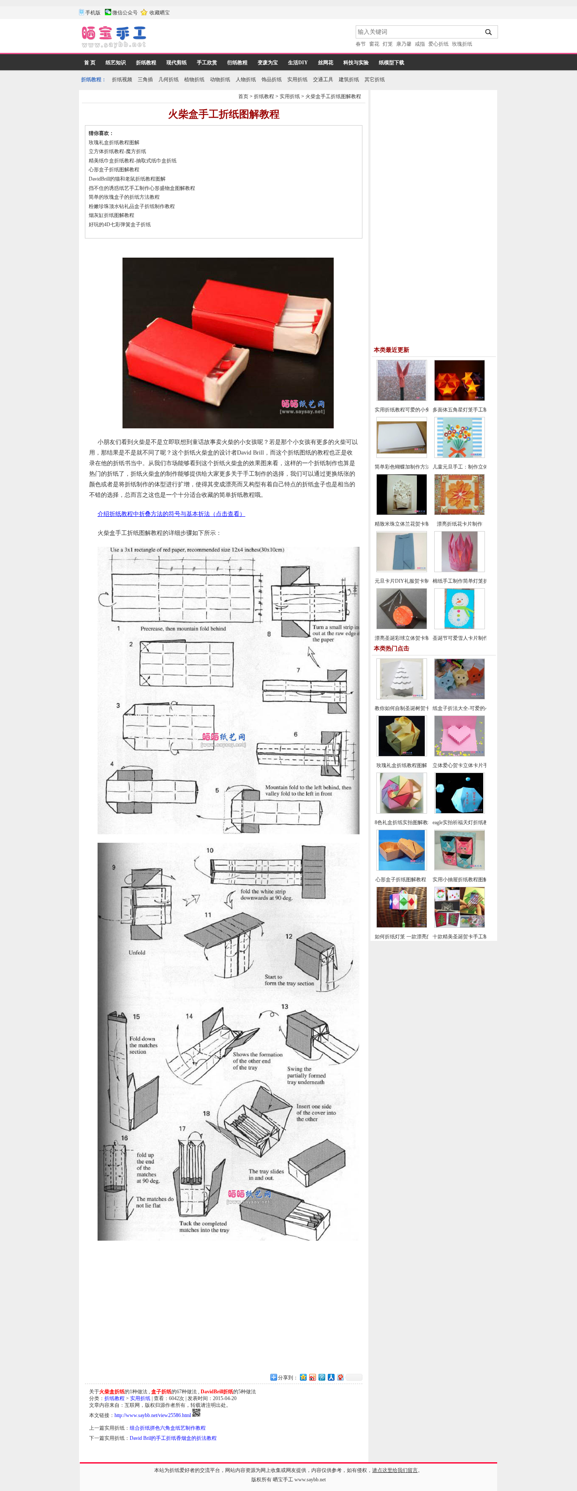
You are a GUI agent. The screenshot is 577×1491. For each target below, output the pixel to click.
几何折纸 (168, 79)
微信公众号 (125, 13)
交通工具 (323, 79)
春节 (361, 44)
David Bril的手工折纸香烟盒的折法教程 (173, 1438)
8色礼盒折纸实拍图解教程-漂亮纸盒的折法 (422, 822)
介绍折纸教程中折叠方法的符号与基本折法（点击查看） (171, 514)
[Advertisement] (252, 38)
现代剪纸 (176, 63)
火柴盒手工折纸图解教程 (333, 96)
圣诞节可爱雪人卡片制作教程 (465, 638)
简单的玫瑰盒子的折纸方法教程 (124, 197)
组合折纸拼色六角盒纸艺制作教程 (168, 1428)
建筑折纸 (349, 79)
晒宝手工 (283, 1480)
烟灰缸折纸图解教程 (111, 215)
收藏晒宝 (160, 13)
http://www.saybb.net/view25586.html (152, 1415)
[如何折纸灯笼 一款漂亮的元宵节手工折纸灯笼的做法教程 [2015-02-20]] (401, 926)
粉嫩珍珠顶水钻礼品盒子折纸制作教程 (132, 206)
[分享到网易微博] (340, 1377)
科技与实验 (356, 63)
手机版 (93, 13)
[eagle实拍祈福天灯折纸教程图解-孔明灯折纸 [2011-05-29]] (459, 812)
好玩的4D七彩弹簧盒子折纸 (120, 224)
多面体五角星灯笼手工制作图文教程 (473, 410)
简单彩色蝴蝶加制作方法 (402, 467)
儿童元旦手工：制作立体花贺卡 (468, 467)
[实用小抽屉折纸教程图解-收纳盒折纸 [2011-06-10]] (459, 869)
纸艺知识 (116, 63)
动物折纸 (220, 79)
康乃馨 (403, 44)
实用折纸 (297, 79)
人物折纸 (246, 79)
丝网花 (325, 63)
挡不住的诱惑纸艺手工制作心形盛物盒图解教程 (142, 188)
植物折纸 (194, 79)
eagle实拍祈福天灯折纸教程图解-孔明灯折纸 (482, 822)
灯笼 (388, 44)
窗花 (374, 44)
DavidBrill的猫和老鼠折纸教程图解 (127, 179)
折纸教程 (146, 63)
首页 (243, 96)
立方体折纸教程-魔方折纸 (117, 151)
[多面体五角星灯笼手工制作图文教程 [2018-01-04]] (459, 399)
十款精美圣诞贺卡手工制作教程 (468, 937)
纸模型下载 (391, 63)
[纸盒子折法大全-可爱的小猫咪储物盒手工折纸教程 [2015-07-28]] (459, 698)
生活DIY (298, 63)
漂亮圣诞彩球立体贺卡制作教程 (410, 638)
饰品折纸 (271, 79)
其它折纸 (375, 79)
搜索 (489, 32)
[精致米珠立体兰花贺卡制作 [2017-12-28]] (401, 513)
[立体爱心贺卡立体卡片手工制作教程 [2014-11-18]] (459, 755)
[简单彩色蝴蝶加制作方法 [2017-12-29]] (401, 456)
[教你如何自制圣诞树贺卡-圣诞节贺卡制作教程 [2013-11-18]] (401, 698)
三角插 (145, 79)
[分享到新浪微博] (312, 1377)
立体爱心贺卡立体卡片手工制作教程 (473, 765)
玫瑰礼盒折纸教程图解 (114, 142)
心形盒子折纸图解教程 (115, 170)
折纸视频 (122, 79)
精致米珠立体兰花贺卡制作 (405, 524)
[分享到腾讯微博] (321, 1377)
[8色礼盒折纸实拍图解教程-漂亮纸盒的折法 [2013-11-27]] (401, 812)
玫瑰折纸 (462, 44)
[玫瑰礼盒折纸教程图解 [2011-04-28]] (401, 755)
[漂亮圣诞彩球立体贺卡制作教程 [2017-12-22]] (401, 627)
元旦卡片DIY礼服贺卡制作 (405, 581)
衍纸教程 (237, 63)
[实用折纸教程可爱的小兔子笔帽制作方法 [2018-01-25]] (401, 399)
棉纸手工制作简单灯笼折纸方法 (468, 581)
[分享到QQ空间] (303, 1377)
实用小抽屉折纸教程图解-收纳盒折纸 (474, 880)
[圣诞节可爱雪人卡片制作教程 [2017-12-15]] (459, 627)
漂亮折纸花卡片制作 (459, 524)
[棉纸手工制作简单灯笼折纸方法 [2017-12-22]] (459, 570)
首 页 (89, 63)
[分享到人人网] (330, 1377)
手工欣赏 (207, 63)
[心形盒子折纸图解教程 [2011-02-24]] (401, 869)
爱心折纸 (438, 44)
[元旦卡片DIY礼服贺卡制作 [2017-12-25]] (401, 570)
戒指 (420, 44)
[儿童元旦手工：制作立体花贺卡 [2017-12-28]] (459, 456)
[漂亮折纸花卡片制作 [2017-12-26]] (459, 513)
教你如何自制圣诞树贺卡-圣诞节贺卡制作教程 (426, 708)
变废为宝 (268, 63)
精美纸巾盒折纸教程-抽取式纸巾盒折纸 (133, 161)
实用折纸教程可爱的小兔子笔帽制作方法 (420, 410)
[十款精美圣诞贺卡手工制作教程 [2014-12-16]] (459, 926)
